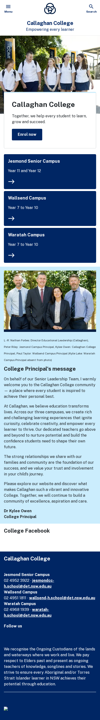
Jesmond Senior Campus (34, 161)
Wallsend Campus (27, 197)
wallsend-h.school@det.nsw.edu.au (62, 598)
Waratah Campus (26, 234)
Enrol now (27, 134)
